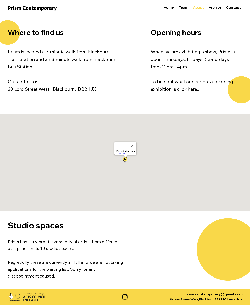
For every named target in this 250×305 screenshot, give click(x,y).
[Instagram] (125, 296)
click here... (189, 89)
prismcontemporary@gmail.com (214, 294)
